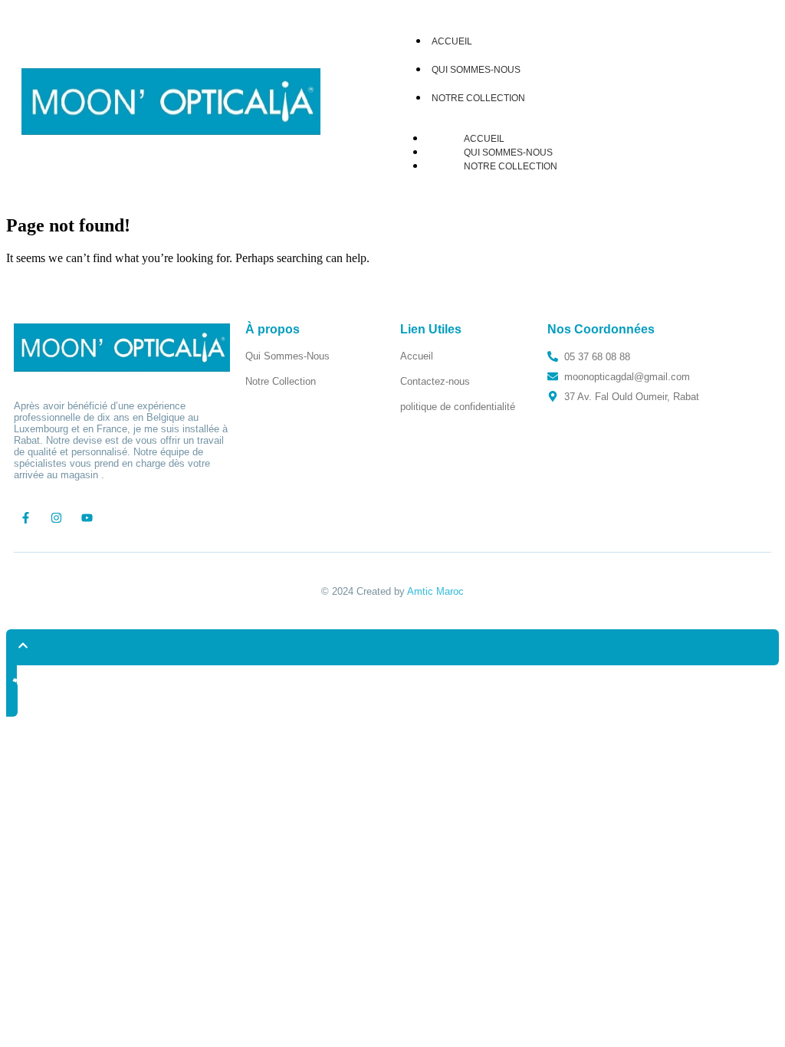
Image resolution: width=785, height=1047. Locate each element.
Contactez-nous (435, 381)
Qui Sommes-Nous (476, 69)
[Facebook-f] (25, 517)
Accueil (484, 138)
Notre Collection (478, 98)
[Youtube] (86, 517)
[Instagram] (55, 517)
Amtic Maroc (435, 591)
